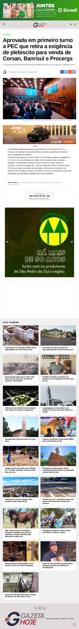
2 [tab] (35, 146)
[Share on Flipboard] (70, 72)
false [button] (7, 241)
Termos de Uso (64, 618)
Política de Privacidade (52, 618)
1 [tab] (33, 146)
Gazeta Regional (44, 182)
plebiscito (57, 182)
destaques (26, 182)
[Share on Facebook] (62, 72)
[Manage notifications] (74, 624)
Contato (71, 618)
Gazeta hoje (34, 182)
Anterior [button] (5, 134)
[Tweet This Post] (66, 72)
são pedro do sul (13, 184)
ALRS (20, 182)
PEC (52, 182)
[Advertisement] (39, 297)
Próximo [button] (73, 134)
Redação (13, 72)
